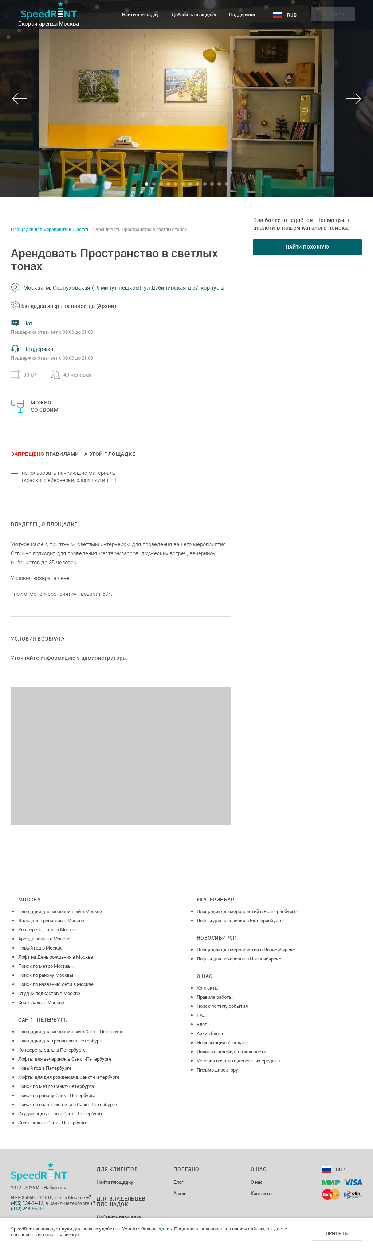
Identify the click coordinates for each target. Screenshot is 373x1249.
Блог (202, 1024)
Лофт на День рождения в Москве (55, 957)
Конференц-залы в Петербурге (52, 1049)
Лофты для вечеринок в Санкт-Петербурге (64, 1059)
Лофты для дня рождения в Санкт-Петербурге (68, 1077)
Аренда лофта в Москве (44, 938)
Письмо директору (217, 1069)
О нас (257, 1182)
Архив (179, 1194)
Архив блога (210, 1033)
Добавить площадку (194, 14)
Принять (337, 1233)
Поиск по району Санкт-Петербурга (56, 1095)
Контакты (208, 987)
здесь (165, 1228)
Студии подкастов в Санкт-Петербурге (60, 1113)
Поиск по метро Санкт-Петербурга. (56, 1086)
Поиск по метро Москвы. (45, 966)
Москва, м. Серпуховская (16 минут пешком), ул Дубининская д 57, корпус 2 (123, 287)
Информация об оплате (222, 1042)
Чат (28, 323)
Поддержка (242, 14)
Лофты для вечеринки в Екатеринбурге (240, 920)
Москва (69, 23)
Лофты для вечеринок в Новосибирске (239, 958)
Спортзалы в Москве (41, 1002)
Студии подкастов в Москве (49, 993)
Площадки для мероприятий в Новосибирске (246, 949)
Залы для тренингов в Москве (51, 920)
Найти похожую (307, 247)
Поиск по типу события (222, 1006)
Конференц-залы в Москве (47, 929)
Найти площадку (140, 14)
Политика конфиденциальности (231, 1051)
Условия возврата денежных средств (238, 1060)
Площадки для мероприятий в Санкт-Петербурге (71, 1031)
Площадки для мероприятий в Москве (60, 911)
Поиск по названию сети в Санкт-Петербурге (67, 1104)
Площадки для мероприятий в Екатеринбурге (247, 911)
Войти (337, 14)
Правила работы (215, 997)
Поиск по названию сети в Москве (56, 984)
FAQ (201, 1015)
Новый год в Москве (40, 947)
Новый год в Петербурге (44, 1068)
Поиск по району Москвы (45, 975)
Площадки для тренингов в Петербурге (61, 1040)
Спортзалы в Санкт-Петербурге (52, 1122)
